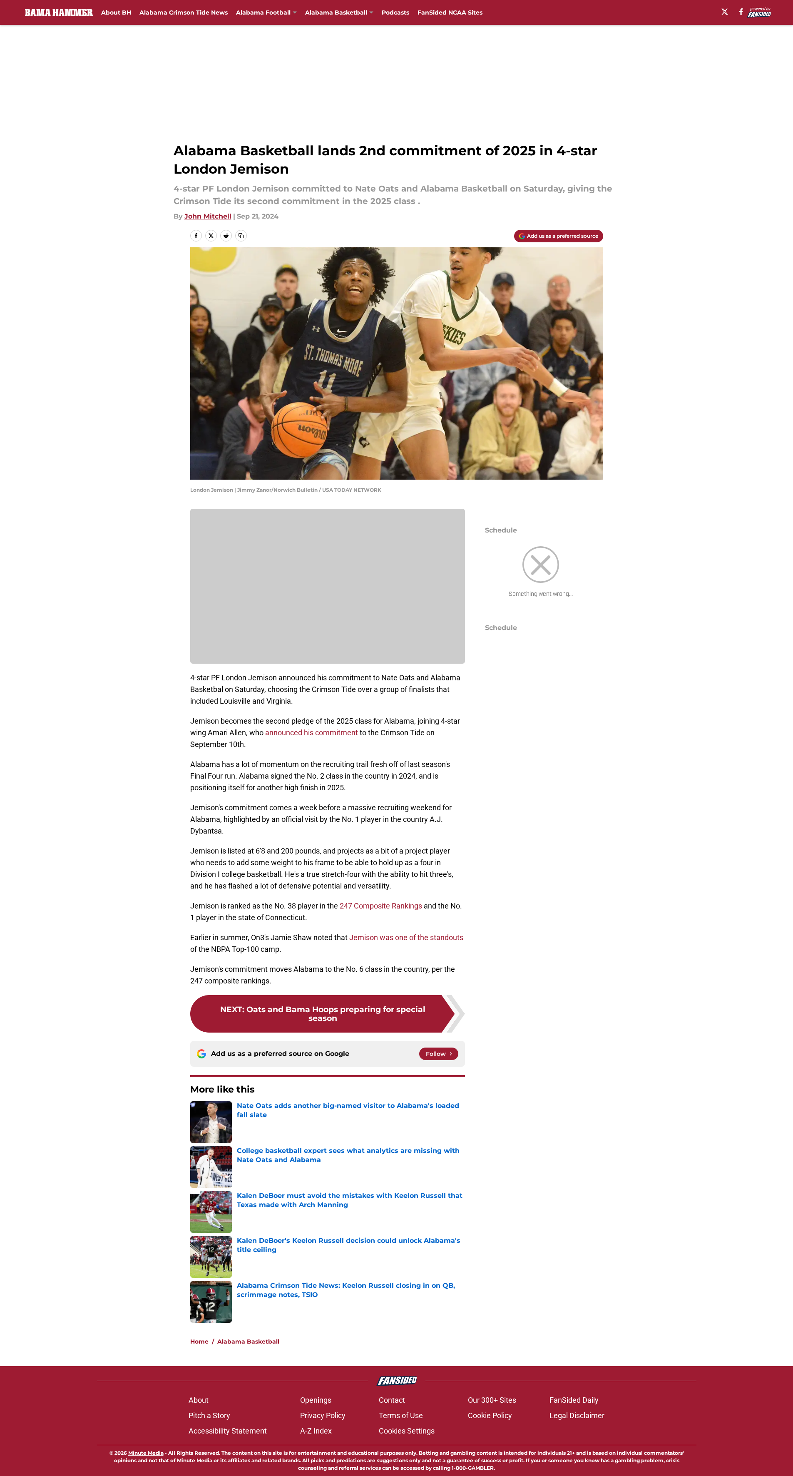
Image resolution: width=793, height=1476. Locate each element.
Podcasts (395, 12)
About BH (116, 12)
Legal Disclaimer (576, 1415)
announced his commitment (311, 732)
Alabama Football (263, 12)
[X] (724, 11)
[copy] (241, 235)
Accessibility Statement (228, 1430)
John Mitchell (207, 216)
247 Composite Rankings (381, 905)
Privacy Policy (323, 1415)
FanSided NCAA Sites (450, 12)
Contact (392, 1400)
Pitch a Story (209, 1415)
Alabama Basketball (336, 12)
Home (199, 1341)
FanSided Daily (574, 1400)
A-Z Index (316, 1430)
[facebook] (741, 11)
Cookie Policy (490, 1415)
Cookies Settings (407, 1430)
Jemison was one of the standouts (406, 937)
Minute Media (146, 1453)
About (199, 1400)
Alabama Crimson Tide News (183, 12)
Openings (315, 1400)
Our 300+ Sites (492, 1400)
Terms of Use (401, 1415)
